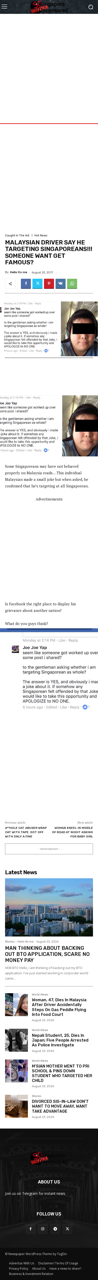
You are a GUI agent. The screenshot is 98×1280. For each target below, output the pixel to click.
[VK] (61, 284)
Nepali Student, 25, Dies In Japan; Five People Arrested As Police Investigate (60, 1040)
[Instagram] (43, 1229)
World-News (40, 994)
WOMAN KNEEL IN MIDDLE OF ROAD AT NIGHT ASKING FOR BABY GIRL (72, 832)
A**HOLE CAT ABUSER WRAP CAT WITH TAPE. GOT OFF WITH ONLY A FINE (26, 832)
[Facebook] (26, 284)
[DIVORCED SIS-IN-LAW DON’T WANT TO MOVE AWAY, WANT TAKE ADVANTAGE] (16, 1106)
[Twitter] (37, 284)
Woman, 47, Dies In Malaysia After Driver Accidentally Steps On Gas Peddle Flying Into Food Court (59, 1007)
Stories (9, 941)
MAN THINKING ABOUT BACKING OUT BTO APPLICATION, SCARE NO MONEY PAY (47, 954)
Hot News (40, 235)
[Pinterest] (49, 284)
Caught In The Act (17, 235)
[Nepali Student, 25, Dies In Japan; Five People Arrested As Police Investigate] (16, 1040)
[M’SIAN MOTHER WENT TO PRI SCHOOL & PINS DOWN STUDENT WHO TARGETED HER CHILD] (16, 1070)
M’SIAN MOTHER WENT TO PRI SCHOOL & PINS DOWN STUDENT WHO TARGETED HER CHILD (62, 1073)
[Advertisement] (49, 63)
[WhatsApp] (72, 284)
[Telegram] (55, 1229)
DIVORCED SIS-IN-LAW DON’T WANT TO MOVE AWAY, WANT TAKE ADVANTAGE (60, 1106)
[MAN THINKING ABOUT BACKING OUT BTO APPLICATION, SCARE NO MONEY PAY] (49, 907)
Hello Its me (18, 272)
